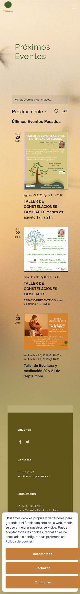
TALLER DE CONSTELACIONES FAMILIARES (40, 288)
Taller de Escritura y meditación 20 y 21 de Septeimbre (42, 371)
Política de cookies (19, 541)
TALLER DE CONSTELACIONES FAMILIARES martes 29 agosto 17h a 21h (43, 209)
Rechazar (43, 568)
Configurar (42, 582)
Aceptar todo (43, 554)
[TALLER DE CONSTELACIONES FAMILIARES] (46, 249)
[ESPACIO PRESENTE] (8, 6)
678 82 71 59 (26, 472)
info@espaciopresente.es (34, 476)
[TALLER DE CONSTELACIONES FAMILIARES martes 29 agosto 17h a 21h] (46, 161)
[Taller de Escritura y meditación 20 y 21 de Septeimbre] (46, 331)
